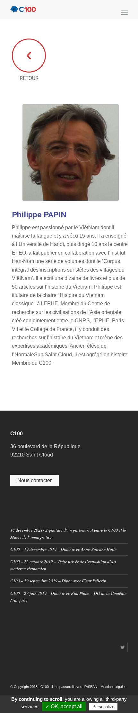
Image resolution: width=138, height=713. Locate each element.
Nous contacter (34, 480)
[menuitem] (124, 13)
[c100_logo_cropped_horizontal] (57, 9)
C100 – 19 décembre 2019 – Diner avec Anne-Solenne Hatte (63, 549)
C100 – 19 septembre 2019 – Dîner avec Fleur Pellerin (58, 581)
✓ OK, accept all (63, 706)
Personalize (103, 706)
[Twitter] (122, 647)
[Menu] (124, 13)
